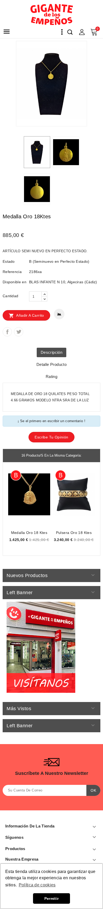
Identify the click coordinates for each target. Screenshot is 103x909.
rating (51, 376)
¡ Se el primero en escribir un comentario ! (51, 421)
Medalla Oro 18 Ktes (29, 533)
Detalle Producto (51, 364)
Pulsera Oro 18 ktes (74, 533)
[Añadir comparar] (59, 314)
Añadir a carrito (26, 315)
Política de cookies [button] (37, 885)
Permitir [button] (51, 898)
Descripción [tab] (51, 352)
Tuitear (18, 331)
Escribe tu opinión (51, 437)
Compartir (7, 331)
